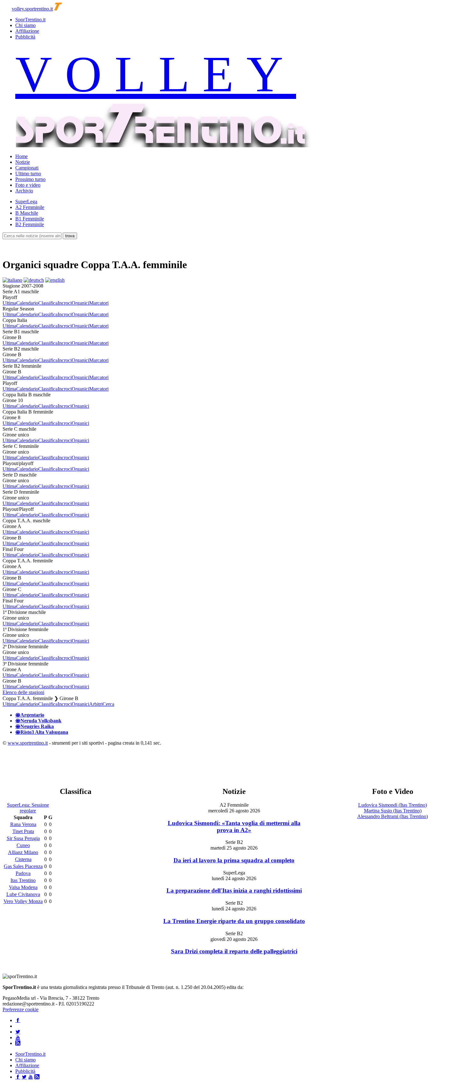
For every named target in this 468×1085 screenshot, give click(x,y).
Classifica (48, 303)
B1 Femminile (29, 218)
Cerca (108, 704)
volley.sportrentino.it (32, 8)
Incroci (65, 303)
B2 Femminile (29, 224)
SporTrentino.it (30, 19)
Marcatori (99, 303)
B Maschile (26, 213)
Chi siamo (25, 25)
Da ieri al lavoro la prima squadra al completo (234, 860)
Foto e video (27, 185)
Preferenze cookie (21, 1009)
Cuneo (23, 845)
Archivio (24, 190)
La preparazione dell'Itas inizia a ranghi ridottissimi (234, 890)
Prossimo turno (30, 179)
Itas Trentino (23, 880)
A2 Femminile (29, 207)
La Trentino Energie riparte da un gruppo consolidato (234, 921)
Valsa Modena (23, 887)
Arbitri (96, 704)
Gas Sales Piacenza (23, 866)
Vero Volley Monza (23, 901)
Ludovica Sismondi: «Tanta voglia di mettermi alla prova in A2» (234, 826)
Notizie (22, 162)
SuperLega (26, 201)
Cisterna (23, 859)
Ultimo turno (28, 173)
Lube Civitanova (23, 894)
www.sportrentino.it (28, 743)
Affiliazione (27, 31)
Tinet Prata (23, 831)
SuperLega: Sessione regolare (28, 807)
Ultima (9, 303)
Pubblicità (25, 36)
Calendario (27, 303)
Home (21, 156)
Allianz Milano (23, 852)
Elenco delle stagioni (23, 692)
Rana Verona (23, 824)
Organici (80, 303)
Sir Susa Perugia (23, 838)
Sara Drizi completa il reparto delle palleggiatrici (234, 951)
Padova (23, 873)
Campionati (27, 167)
